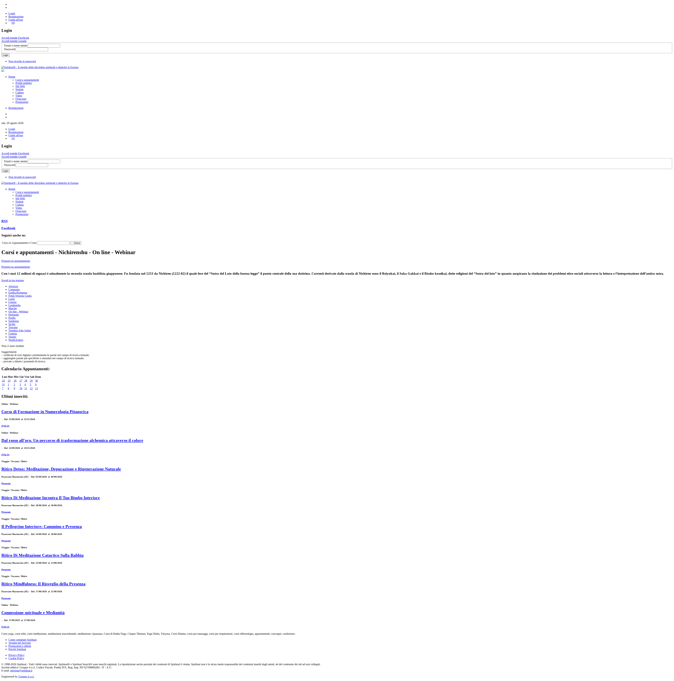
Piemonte (13, 314)
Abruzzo (13, 286)
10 (20, 388)
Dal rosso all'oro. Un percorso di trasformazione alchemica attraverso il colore (72, 440)
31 (3, 384)
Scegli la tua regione (12, 280)
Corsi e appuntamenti (27, 79)
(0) (13, 22)
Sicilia (11, 324)
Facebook (8, 228)
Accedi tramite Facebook (15, 37)
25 (9, 380)
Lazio (11, 298)
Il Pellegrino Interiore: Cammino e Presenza (41, 526)
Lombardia (14, 305)
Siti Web (20, 86)
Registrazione (16, 16)
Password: (10, 49)
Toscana (13, 327)
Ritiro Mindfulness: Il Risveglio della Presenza (43, 584)
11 (25, 388)
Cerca (77, 243)
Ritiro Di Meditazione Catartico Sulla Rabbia (42, 555)
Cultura (19, 92)
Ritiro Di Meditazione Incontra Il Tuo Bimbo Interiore (50, 497)
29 (31, 380)
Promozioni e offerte (19, 646)
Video (18, 95)
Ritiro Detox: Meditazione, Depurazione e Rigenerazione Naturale (61, 469)
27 (20, 380)
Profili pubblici (23, 83)
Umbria (12, 333)
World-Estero (15, 339)
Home (11, 76)
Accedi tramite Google (14, 40)
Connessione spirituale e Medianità (33, 612)
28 (25, 380)
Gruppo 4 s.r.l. (26, 676)
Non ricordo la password (22, 61)
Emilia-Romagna (17, 292)
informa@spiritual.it (21, 670)
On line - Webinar (18, 311)
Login (11, 13)
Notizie (19, 89)
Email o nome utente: (16, 45)
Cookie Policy (16, 658)
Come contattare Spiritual (22, 639)
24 (3, 380)
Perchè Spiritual (17, 649)
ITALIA (5, 426)
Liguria (12, 302)
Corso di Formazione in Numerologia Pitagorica (44, 411)
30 (36, 380)
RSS (4, 221)
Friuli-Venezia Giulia (20, 295)
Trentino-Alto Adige (19, 330)
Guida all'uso (15, 19)
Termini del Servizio (19, 642)
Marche (12, 308)
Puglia (11, 317)
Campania (14, 289)
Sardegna (13, 321)
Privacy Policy (16, 655)
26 (15, 380)
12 (31, 388)
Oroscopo (20, 98)
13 (36, 388)
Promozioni (21, 101)
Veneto (12, 336)
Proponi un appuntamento (15, 260)
